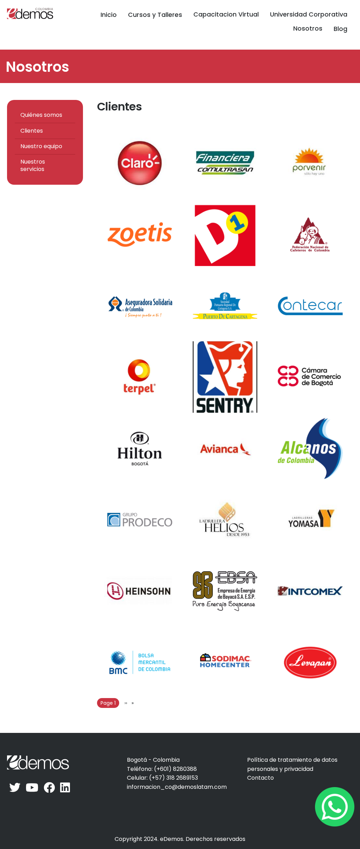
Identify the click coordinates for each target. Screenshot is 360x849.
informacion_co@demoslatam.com (177, 787)
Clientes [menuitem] (31, 131)
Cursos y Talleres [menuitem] (155, 15)
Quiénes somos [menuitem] (41, 115)
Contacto (260, 778)
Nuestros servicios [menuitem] (32, 165)
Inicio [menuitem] (109, 15)
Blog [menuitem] (340, 29)
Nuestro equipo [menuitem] (41, 146)
